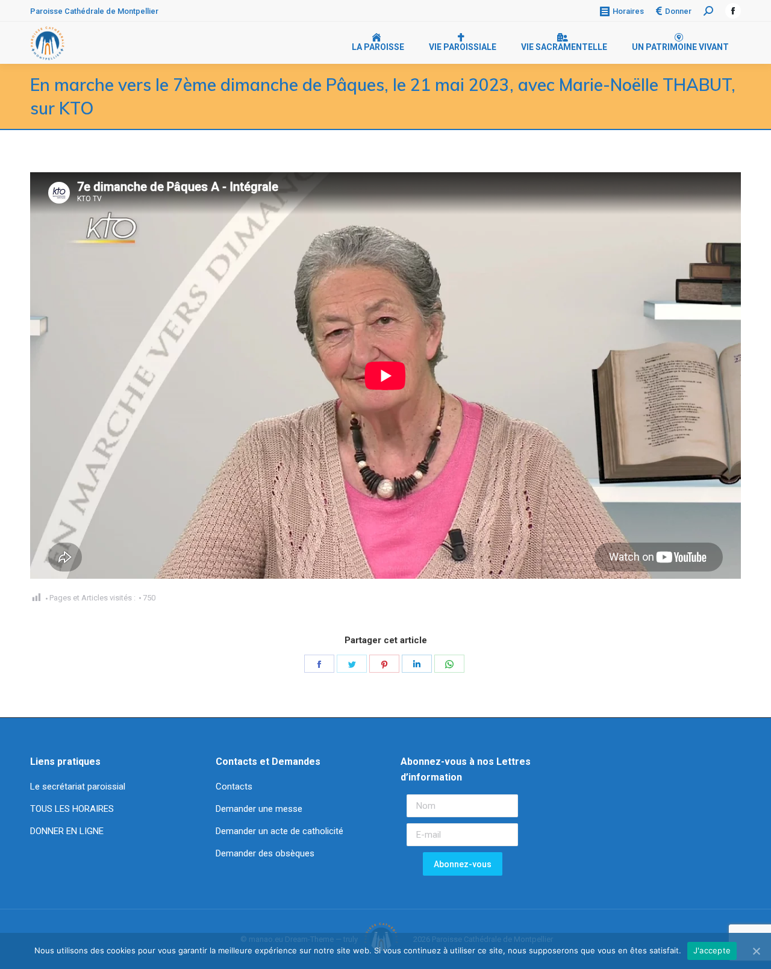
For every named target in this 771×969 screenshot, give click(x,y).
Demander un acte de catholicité (279, 831)
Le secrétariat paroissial (79, 786)
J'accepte (712, 950)
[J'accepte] (756, 951)
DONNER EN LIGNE (67, 831)
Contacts (234, 786)
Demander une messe (259, 808)
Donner (678, 11)
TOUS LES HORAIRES (72, 808)
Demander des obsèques (265, 853)
